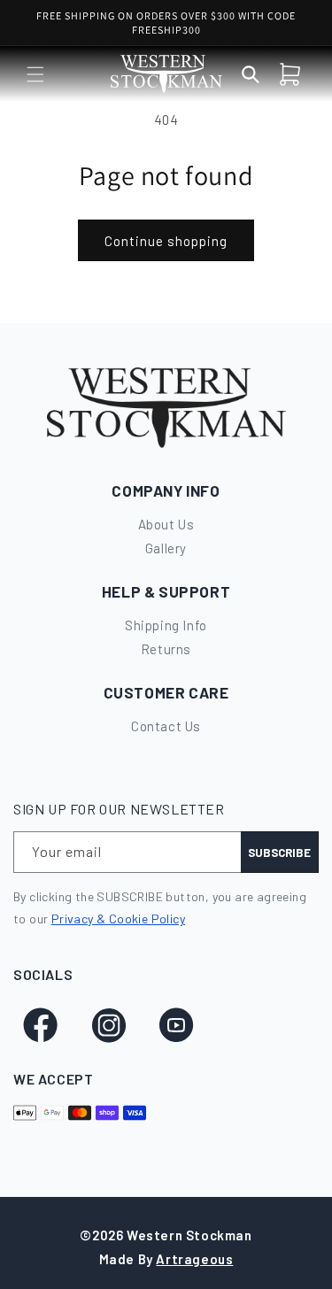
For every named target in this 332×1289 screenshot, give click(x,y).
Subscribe (279, 852)
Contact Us (166, 726)
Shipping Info (166, 625)
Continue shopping (166, 241)
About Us (166, 524)
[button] (35, 74)
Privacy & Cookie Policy (118, 918)
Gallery (166, 548)
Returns (166, 649)
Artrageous (194, 1259)
